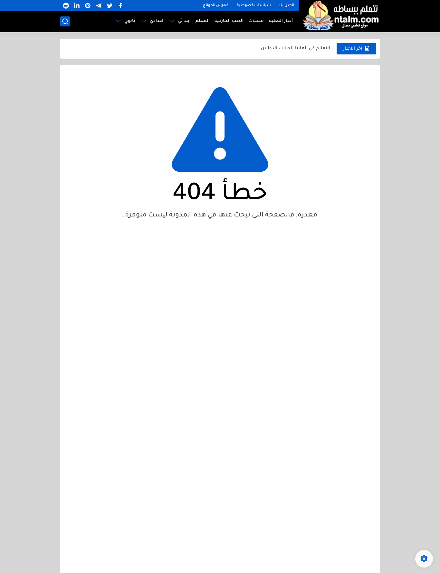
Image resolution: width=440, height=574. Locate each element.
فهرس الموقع (215, 6)
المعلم (203, 21)
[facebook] (120, 5)
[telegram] (98, 5)
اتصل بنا (286, 6)
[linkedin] (77, 5)
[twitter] (109, 5)
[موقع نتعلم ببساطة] (339, 15)
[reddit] (66, 5)
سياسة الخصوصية (254, 6)
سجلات (256, 21)
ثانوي (129, 21)
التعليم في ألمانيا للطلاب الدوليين (295, 48)
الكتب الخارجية (229, 21)
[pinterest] (87, 5)
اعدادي (156, 21)
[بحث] (65, 21)
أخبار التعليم (281, 21)
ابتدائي (184, 21)
